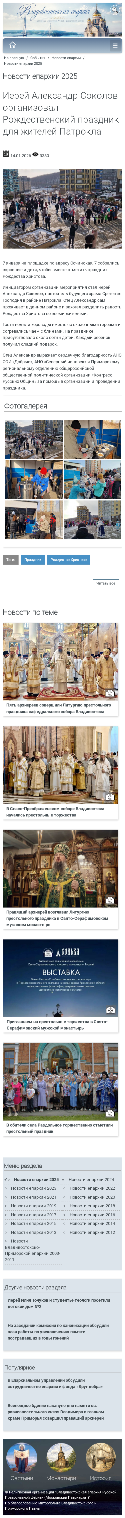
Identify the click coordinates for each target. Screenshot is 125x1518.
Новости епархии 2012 (92, 1232)
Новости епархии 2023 (33, 1188)
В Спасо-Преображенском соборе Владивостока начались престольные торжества (55, 811)
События (37, 58)
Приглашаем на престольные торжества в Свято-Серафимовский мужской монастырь (57, 1024)
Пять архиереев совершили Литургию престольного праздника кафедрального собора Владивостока (58, 708)
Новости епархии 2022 (92, 1188)
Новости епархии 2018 (92, 1205)
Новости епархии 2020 (92, 1197)
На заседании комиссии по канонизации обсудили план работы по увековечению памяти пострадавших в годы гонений (58, 1332)
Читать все (105, 583)
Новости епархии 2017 (33, 1214)
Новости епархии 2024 (91, 1179)
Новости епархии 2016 (92, 1214)
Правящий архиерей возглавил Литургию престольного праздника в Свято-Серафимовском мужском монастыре (57, 918)
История (101, 1478)
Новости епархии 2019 (33, 1205)
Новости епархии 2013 (33, 1232)
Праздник (32, 560)
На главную (14, 58)
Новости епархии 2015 (33, 1223)
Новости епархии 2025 (23, 63)
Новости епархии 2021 (33, 1197)
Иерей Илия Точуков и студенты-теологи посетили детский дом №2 (59, 1303)
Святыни (22, 1478)
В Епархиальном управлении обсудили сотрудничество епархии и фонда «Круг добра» (55, 1383)
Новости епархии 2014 (92, 1223)
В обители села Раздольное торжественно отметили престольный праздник (59, 1128)
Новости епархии (66, 58)
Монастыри (61, 1478)
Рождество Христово (69, 560)
